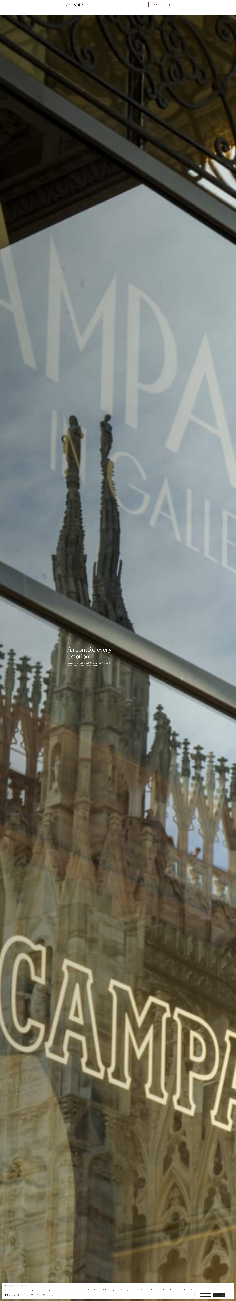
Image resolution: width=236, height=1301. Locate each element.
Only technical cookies (189, 1295)
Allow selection (206, 1295)
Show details (188, 1290)
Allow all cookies (219, 1295)
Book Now (155, 5)
